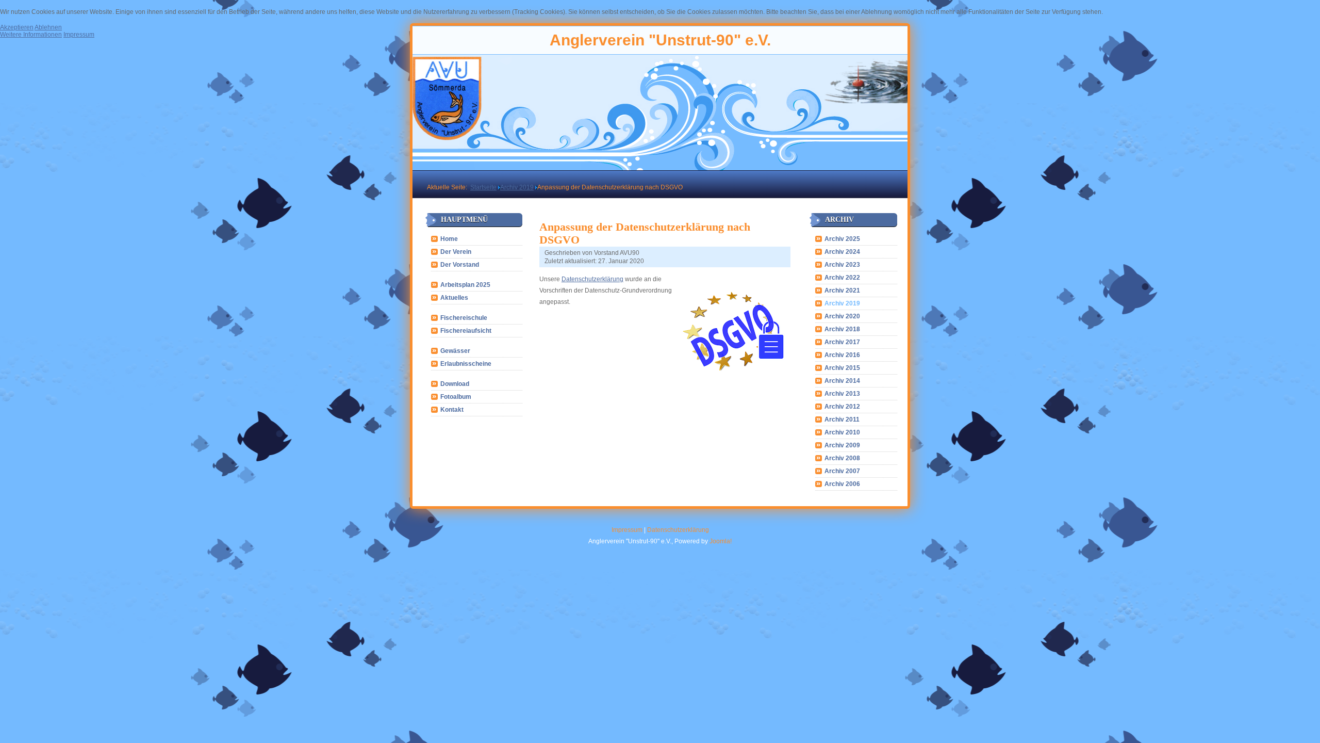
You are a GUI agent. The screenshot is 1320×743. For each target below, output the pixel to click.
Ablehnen (48, 27)
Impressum (627, 530)
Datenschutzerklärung (592, 279)
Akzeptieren (17, 27)
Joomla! (721, 541)
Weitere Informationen (31, 34)
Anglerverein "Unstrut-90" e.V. (660, 40)
